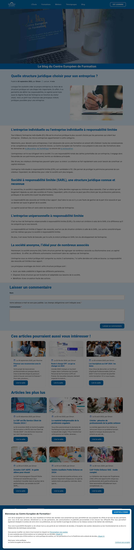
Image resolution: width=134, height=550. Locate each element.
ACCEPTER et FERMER (121, 512)
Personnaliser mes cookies (59, 532)
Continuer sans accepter (122, 542)
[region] (67, 528)
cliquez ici (59, 534)
